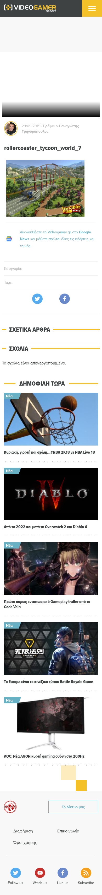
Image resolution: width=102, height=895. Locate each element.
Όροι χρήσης (25, 842)
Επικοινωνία (68, 831)
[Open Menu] (92, 8)
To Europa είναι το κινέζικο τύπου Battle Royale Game (48, 682)
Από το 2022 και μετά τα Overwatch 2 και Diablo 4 (45, 527)
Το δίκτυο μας (73, 806)
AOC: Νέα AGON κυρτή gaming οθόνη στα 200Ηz (44, 756)
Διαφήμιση (23, 831)
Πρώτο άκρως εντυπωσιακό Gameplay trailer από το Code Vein (47, 604)
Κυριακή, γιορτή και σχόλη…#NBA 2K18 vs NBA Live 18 (49, 452)
